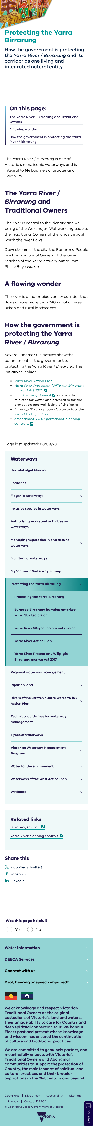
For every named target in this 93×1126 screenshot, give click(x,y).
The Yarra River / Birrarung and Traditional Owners (44, 119)
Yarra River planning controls (34, 836)
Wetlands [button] (18, 792)
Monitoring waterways (29, 558)
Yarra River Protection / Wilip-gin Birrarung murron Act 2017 (41, 656)
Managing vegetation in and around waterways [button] (40, 543)
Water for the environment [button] (32, 766)
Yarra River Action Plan (33, 381)
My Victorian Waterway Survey (36, 571)
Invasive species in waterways (35, 508)
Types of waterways (27, 735)
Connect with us (20, 971)
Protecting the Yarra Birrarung (39, 597)
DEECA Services (20, 959)
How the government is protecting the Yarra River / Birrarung (45, 139)
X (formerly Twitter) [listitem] (26, 867)
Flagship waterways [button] (27, 495)
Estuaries (18, 483)
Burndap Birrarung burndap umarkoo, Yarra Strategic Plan (45, 612)
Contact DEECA (35, 1101)
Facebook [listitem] (18, 874)
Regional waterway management (38, 672)
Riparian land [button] (22, 685)
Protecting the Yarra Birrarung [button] (36, 584)
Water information (22, 947)
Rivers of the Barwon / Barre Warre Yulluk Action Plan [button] (44, 701)
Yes (18, 929)
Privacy (12, 1101)
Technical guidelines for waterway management (39, 719)
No (38, 929)
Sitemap (75, 1096)
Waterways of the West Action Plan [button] (39, 779)
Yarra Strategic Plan (31, 414)
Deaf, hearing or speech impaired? (37, 982)
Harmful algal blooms (28, 470)
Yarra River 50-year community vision (45, 628)
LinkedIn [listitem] (17, 881)
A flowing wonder (23, 129)
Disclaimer (32, 1096)
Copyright (12, 1096)
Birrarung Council (36, 395)
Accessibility (54, 1096)
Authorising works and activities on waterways (39, 524)
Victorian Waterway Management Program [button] (38, 750)
